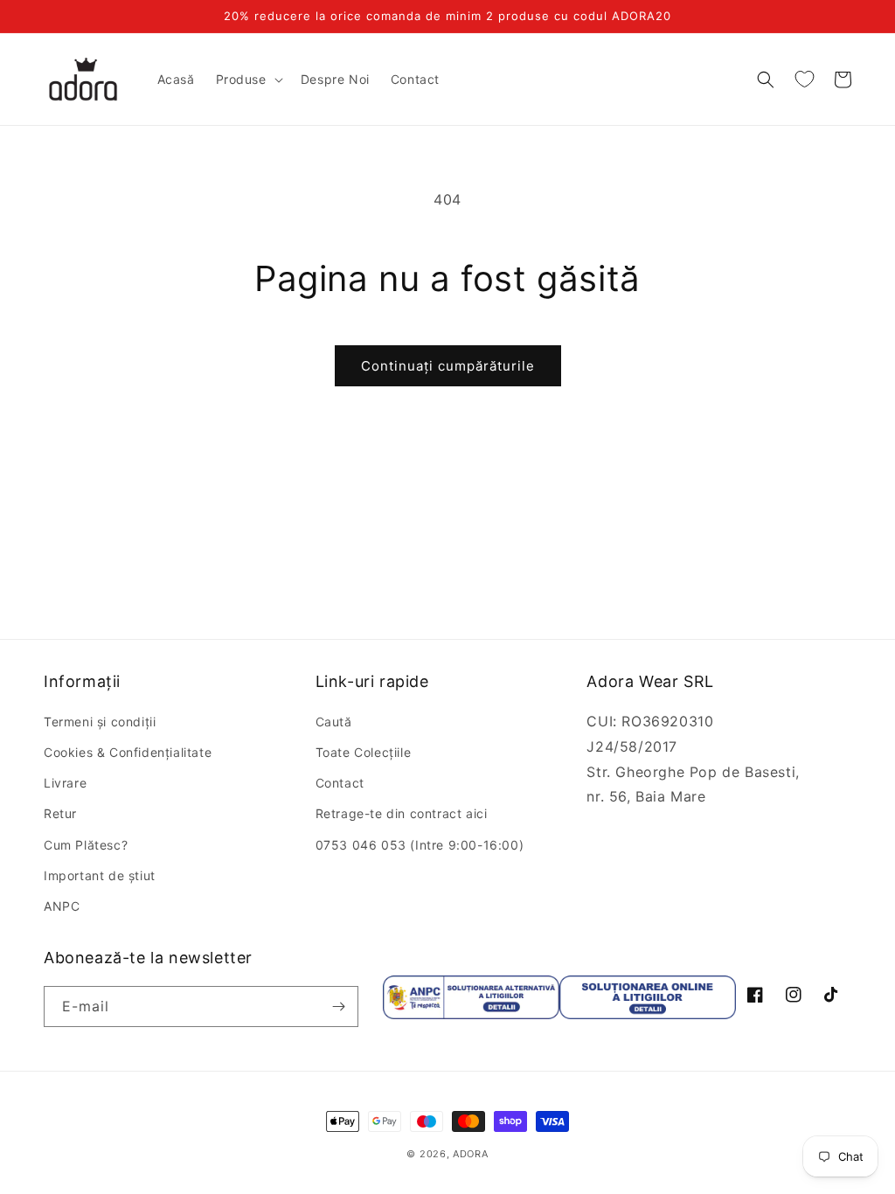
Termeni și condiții (100, 721)
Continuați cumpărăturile (448, 366)
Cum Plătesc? (86, 844)
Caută (334, 721)
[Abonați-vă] (338, 1006)
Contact (340, 782)
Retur (60, 813)
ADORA (471, 1154)
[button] (247, 79)
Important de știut (100, 875)
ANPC (62, 906)
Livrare (65, 782)
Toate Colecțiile (364, 752)
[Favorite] (804, 79)
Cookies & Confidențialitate (128, 752)
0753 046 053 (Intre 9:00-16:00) (420, 844)
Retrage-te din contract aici (402, 813)
